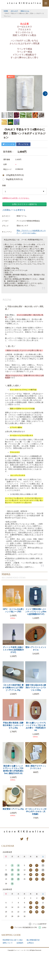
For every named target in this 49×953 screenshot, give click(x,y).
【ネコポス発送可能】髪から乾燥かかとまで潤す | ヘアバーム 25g (13, 687)
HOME (6, 11)
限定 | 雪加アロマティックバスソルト (36, 767)
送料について (8, 943)
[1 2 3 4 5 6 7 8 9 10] (24, 191)
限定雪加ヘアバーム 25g (13, 809)
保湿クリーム (25, 11)
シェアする (24, 144)
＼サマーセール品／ (28, 233)
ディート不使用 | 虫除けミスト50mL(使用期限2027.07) (13, 649)
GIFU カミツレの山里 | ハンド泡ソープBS (13, 610)
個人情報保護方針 (33, 940)
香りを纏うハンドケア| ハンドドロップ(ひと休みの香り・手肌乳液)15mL (36, 726)
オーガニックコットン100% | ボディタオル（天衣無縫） (35, 811)
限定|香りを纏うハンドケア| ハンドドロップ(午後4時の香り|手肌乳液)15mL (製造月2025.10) (13, 769)
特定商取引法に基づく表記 (13, 940)
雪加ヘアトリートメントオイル (35, 648)
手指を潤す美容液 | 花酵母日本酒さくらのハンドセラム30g (13, 725)
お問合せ (30, 943)
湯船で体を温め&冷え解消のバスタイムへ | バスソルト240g (36, 687)
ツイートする (9, 144)
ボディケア (14, 11)
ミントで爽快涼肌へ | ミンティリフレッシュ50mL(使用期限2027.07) (35, 611)
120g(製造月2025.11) (15, 175)
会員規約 (20, 943)
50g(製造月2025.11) (14, 179)
